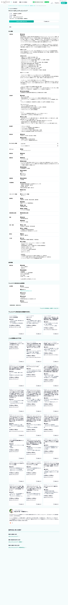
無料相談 (63, 3)
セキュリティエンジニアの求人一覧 (23, 5)
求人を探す (15, 2)
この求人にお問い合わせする (21, 21)
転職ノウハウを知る (23, 2)
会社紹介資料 (23, 143)
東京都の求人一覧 (32, 5)
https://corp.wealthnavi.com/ (26, 290)
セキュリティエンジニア (13, 536)
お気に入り (52, 3)
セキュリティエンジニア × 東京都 (15, 542)
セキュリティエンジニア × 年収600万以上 (16, 547)
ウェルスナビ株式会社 (13, 8)
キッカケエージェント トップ (12, 5)
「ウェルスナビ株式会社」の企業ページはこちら (49, 308)
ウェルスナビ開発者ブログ (25, 145)
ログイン (58, 3)
